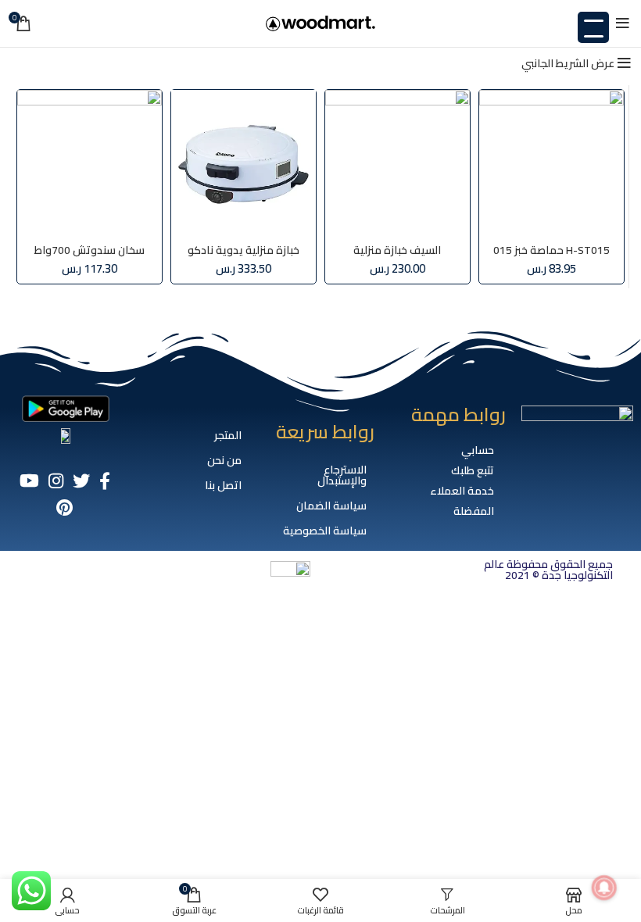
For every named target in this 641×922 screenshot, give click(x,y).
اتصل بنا (223, 485)
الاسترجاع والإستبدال (342, 475)
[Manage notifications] (604, 887)
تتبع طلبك (472, 470)
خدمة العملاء (462, 491)
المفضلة (473, 511)
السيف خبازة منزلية (397, 250)
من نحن (224, 460)
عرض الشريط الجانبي (567, 63)
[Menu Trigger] (593, 27)
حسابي (477, 450)
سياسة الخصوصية (325, 530)
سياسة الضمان (331, 505)
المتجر (228, 435)
